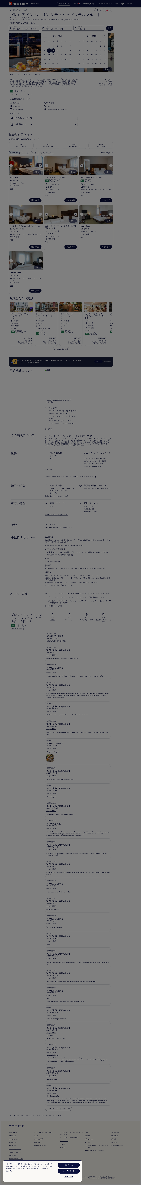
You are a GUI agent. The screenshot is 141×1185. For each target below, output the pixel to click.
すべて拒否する (69, 1171)
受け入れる (69, 1165)
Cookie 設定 (68, 1177)
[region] (42, 1171)
